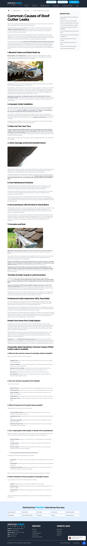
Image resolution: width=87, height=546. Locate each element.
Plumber (34, 529)
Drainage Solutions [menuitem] (44, 5)
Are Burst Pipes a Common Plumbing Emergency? (69, 35)
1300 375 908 (62, 2)
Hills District (25, 512)
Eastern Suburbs (11, 512)
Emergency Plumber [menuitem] (67, 5)
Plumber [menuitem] (26, 5)
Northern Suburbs (70, 512)
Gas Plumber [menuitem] (56, 5)
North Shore (54, 512)
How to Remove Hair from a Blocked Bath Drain (69, 18)
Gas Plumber (35, 535)
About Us (59, 535)
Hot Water (34, 531)
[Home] (15, 3)
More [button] (77, 5)
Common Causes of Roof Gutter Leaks (69, 23)
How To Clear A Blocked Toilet (67, 48)
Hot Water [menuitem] (34, 5)
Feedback (59, 531)
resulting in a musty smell (40, 117)
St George (39, 515)
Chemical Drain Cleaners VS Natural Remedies (68, 28)
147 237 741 (13, 536)
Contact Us (59, 533)
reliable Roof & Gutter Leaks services (27, 339)
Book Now (74, 2)
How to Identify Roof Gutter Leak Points (68, 43)
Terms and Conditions (65, 542)
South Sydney (11, 515)
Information (59, 529)
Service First (11, 339)
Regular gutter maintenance (14, 96)
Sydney (53, 515)
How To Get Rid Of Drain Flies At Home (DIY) (69, 32)
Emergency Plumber (37, 536)
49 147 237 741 (14, 534)
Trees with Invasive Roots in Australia (69, 25)
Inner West (39, 512)
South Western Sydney (28, 515)
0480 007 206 (51, 2)
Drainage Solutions (36, 533)
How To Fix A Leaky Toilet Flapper (68, 46)
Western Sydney (70, 515)
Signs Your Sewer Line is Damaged (68, 20)
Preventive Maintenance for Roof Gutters (68, 39)
